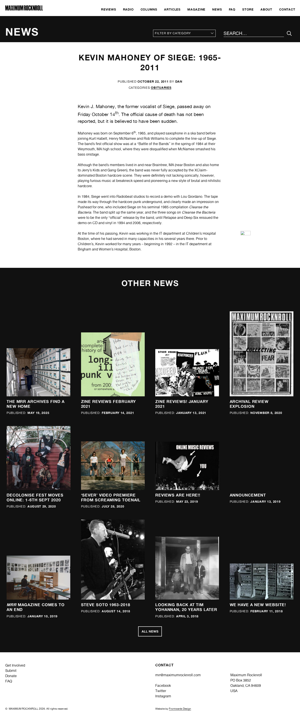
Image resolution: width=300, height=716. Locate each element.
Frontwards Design (180, 708)
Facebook (163, 685)
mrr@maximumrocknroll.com (178, 675)
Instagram (163, 696)
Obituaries (161, 87)
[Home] (24, 9)
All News (150, 631)
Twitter (160, 691)
